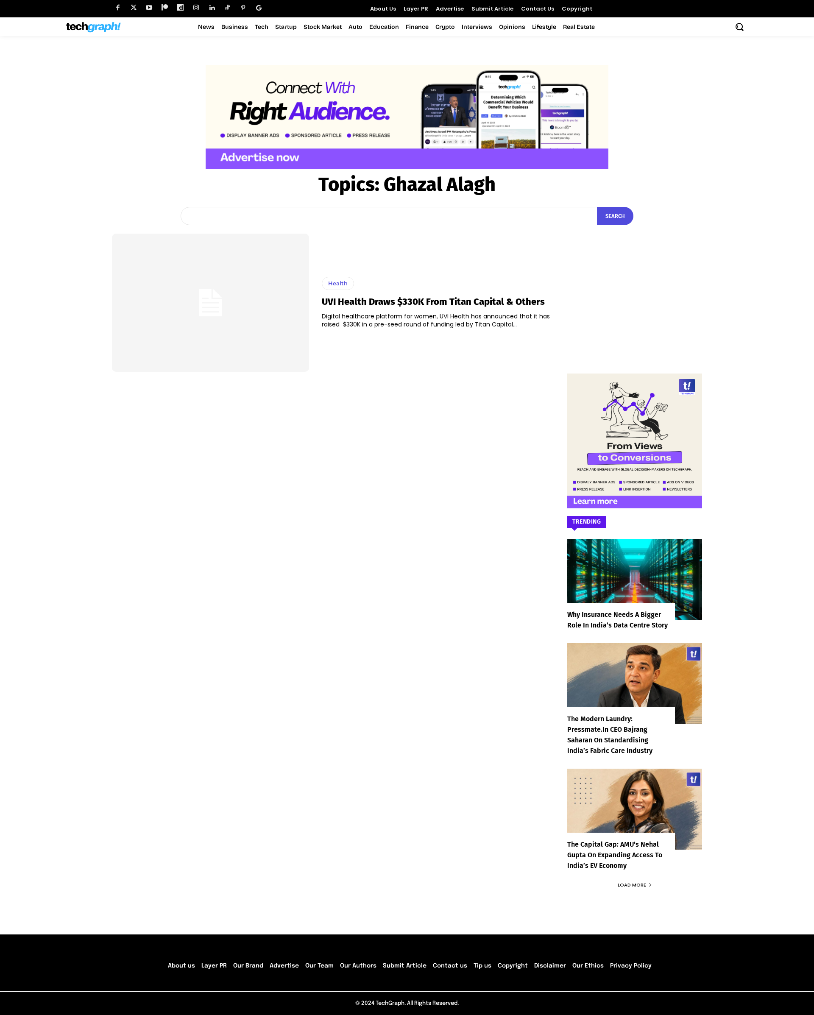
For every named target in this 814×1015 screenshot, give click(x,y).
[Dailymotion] (180, 8)
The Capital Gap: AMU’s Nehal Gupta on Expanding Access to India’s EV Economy (614, 855)
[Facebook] (117, 8)
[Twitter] (133, 8)
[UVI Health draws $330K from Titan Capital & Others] (210, 303)
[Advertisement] (634, 287)
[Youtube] (149, 8)
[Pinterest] (243, 8)
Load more (632, 884)
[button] (739, 26)
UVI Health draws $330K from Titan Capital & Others (433, 301)
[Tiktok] (227, 8)
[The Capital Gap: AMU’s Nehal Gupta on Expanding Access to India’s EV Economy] (634, 809)
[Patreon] (164, 8)
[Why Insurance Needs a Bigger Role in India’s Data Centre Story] (634, 579)
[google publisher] (259, 8)
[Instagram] (196, 8)
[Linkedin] (211, 8)
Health (338, 283)
